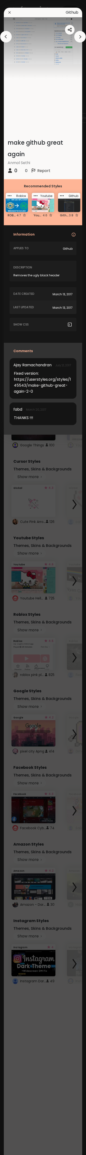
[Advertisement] (19, 578)
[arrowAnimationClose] (6, 37)
